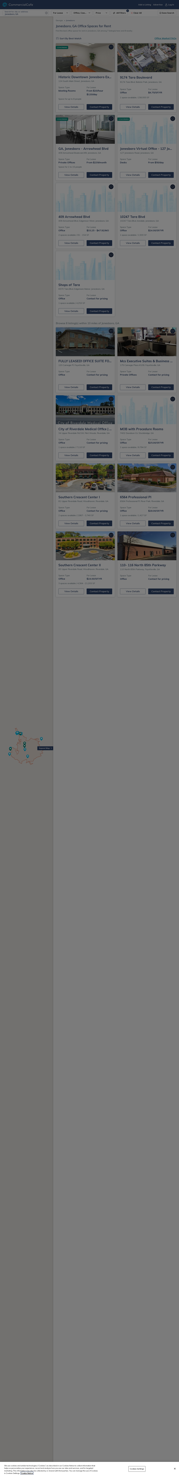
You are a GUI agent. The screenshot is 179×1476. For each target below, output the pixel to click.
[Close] (175, 1469)
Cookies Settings (137, 1469)
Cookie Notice (27, 1473)
